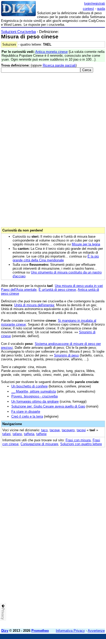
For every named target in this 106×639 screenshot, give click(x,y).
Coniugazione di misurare (39, 444)
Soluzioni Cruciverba (18, 31)
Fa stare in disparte (25, 411)
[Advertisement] (53, 571)
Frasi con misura (78, 440)
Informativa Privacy (70, 631)
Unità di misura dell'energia (34, 305)
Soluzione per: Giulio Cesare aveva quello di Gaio (48, 406)
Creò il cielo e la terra (27, 416)
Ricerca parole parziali (59, 65)
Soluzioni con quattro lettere (81, 444)
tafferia (29, 434)
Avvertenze (96, 631)
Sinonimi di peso (66, 355)
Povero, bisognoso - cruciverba (34, 396)
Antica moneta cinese (51, 52)
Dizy (4, 631)
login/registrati (94, 3)
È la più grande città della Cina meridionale (56, 258)
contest (88, 9)
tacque (55, 430)
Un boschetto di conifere (29, 386)
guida (101, 9)
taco (44, 430)
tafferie (41, 434)
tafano (17, 434)
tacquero (68, 430)
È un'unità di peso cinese (57, 290)
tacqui (81, 430)
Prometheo (40, 631)
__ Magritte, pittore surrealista (33, 391)
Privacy (3, 614)
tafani (6, 434)
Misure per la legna (86, 244)
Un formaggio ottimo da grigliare (35, 401)
